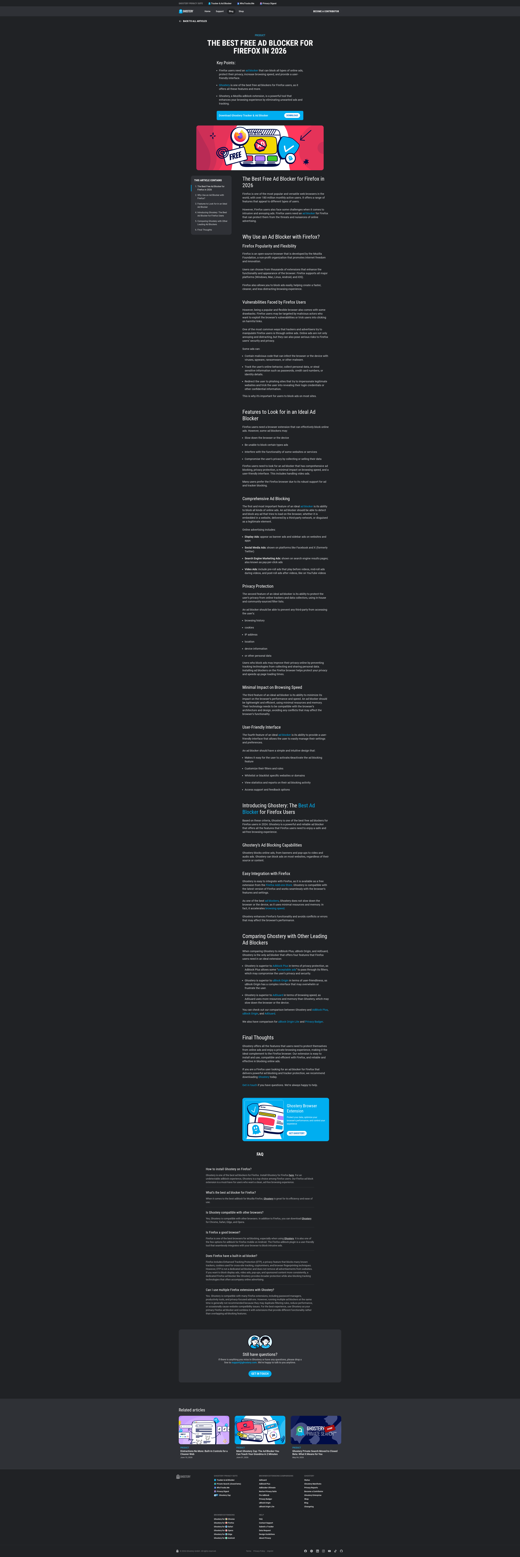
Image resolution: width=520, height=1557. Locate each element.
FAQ (261, 1519)
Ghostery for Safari (223, 1527)
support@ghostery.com (244, 1362)
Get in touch (249, 1085)
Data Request (265, 1530)
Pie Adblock (264, 1495)
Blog (231, 11)
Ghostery (224, 85)
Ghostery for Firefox (224, 1523)
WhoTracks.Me (247, 3)
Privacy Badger (314, 1021)
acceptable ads (287, 969)
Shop (241, 11)
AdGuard (278, 995)
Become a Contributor (326, 11)
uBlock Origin (280, 980)
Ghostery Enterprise (312, 1495)
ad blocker (252, 70)
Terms (248, 1551)
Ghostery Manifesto (312, 1484)
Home (207, 11)
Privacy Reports (311, 1488)
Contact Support (266, 1523)
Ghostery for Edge (223, 1534)
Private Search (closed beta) (229, 1484)
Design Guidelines (267, 1534)
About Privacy (265, 1538)
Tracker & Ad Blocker (221, 3)
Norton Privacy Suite (268, 1491)
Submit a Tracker (266, 1527)
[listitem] (204, 1438)
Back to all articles (195, 21)
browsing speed (274, 908)
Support (220, 11)
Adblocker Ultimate (267, 1488)
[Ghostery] (186, 11)
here (291, 1175)
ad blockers (272, 900)
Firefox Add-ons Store (279, 885)
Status (307, 1480)
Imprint (270, 1551)
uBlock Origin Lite (288, 1021)
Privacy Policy (259, 1551)
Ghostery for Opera (223, 1530)
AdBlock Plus (320, 1009)
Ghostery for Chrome (224, 1519)
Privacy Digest (269, 3)
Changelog (309, 1506)
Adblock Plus (280, 965)
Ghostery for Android (224, 1538)
